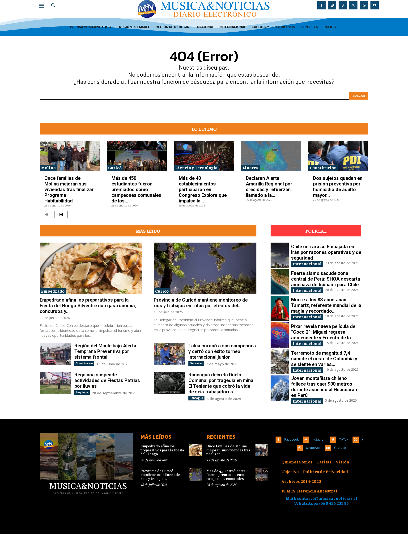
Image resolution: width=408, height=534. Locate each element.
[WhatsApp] (364, 5)
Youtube (340, 448)
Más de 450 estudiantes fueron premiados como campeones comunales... (226, 475)
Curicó (115, 167)
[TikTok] (343, 5)
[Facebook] (321, 5)
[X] (353, 5)
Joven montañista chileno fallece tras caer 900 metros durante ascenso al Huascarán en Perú (324, 386)
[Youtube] (374, 5)
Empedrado (52, 291)
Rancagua (196, 398)
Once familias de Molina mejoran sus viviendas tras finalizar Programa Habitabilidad (69, 189)
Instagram (319, 439)
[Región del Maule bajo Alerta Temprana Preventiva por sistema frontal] (55, 353)
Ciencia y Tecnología (196, 167)
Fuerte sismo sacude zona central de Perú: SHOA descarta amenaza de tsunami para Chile (325, 278)
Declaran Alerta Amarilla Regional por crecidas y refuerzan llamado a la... (269, 186)
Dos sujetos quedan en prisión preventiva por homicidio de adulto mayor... (337, 186)
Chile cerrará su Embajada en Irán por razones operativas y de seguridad (326, 252)
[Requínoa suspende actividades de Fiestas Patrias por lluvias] (55, 382)
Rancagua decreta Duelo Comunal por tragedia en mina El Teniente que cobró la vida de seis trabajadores (220, 383)
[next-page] (61, 214)
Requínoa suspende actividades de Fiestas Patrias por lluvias (107, 380)
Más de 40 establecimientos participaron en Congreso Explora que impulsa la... (203, 189)
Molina (48, 167)
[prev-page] (46, 214)
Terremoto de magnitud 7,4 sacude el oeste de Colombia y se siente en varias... (324, 358)
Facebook (291, 439)
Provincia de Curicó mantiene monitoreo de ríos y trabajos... (160, 475)
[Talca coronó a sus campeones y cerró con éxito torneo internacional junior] (169, 353)
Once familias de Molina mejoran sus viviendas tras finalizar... (228, 450)
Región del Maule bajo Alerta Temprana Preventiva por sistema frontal (105, 351)
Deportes (196, 363)
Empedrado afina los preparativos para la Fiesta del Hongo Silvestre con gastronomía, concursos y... (88, 305)
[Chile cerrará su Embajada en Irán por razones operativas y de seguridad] (280, 255)
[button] (53, 5)
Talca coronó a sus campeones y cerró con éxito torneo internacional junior (222, 351)
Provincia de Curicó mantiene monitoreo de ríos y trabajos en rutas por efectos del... (201, 302)
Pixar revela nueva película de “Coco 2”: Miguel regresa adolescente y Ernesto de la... (323, 332)
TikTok (343, 439)
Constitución (323, 167)
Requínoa (82, 392)
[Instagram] (332, 5)
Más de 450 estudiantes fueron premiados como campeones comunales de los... (136, 189)
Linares (250, 167)
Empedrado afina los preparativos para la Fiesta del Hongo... (162, 450)
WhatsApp (313, 448)
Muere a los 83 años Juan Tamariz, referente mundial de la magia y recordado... (326, 305)
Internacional (307, 263)
